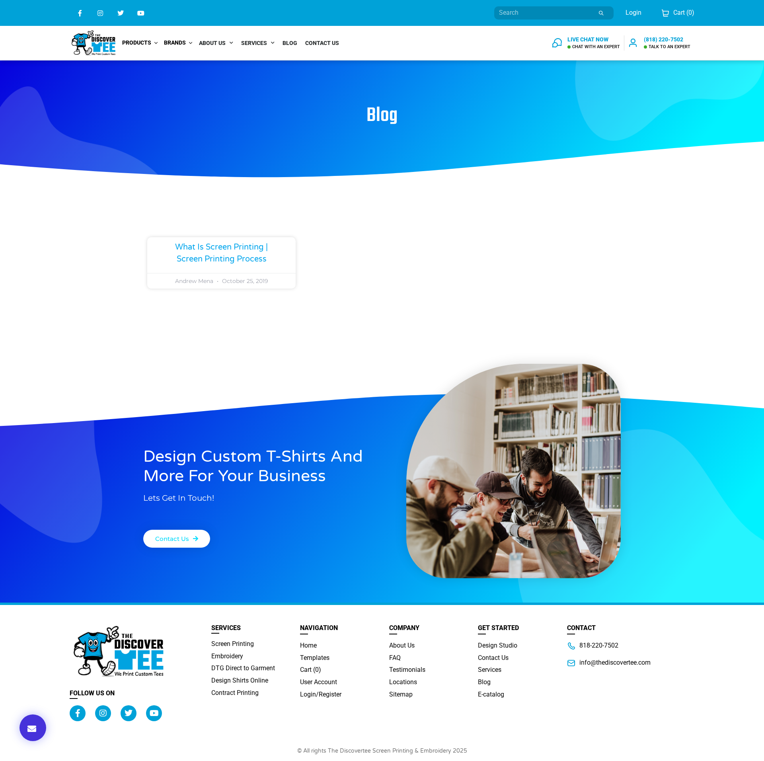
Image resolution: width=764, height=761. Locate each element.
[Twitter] (120, 13)
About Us (212, 43)
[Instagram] (100, 13)
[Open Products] (156, 43)
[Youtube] (141, 13)
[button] (32, 727)
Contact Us (322, 43)
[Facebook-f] (80, 13)
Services (254, 43)
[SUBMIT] (602, 13)
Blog (290, 43)
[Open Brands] (190, 43)
